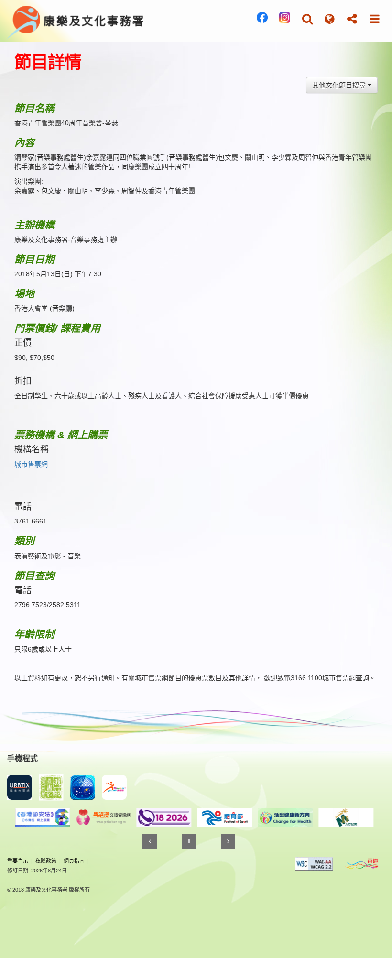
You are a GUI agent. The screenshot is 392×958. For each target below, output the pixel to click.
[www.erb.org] (312, 817)
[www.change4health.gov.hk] (251, 817)
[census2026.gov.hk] (130, 817)
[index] (76, 20)
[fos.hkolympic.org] (190, 817)
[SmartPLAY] (114, 787)
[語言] (330, 18)
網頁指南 (74, 861)
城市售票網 (31, 464)
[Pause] (189, 841)
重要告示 (17, 861)
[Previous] (149, 841)
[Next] (228, 841)
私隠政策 (45, 861)
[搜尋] (307, 18)
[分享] (352, 18)
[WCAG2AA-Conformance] (314, 864)
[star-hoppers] (82, 787)
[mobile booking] (19, 787)
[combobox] (342, 85)
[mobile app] (51, 787)
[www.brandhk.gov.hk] (362, 864)
